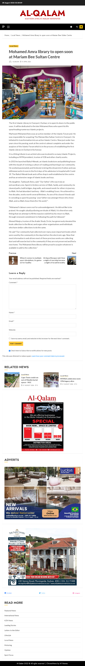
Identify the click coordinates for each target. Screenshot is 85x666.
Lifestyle (7, 635)
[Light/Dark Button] (72, 27)
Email (11, 321)
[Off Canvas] (3, 27)
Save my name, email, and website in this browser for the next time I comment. (40, 338)
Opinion (7, 650)
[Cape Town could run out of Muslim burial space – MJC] (11, 379)
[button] (8, 27)
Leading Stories (10, 625)
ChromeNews (52, 663)
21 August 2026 (28, 385)
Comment (13, 282)
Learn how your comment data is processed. (48, 356)
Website (12, 330)
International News (11, 615)
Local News (14, 46)
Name (12, 312)
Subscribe (81, 26)
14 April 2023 (26, 62)
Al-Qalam (42, 13)
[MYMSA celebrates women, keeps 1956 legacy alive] (51, 379)
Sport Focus (8, 655)
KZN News (8, 620)
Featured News (10, 610)
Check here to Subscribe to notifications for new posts (31, 350)
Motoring (8, 645)
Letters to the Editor (12, 630)
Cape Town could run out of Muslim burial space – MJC (29, 379)
